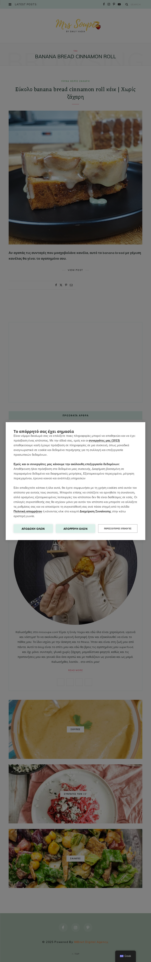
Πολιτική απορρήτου (28, 511)
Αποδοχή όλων (33, 528)
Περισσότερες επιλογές (118, 528)
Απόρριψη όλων (75, 528)
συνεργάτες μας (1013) (104, 440)
